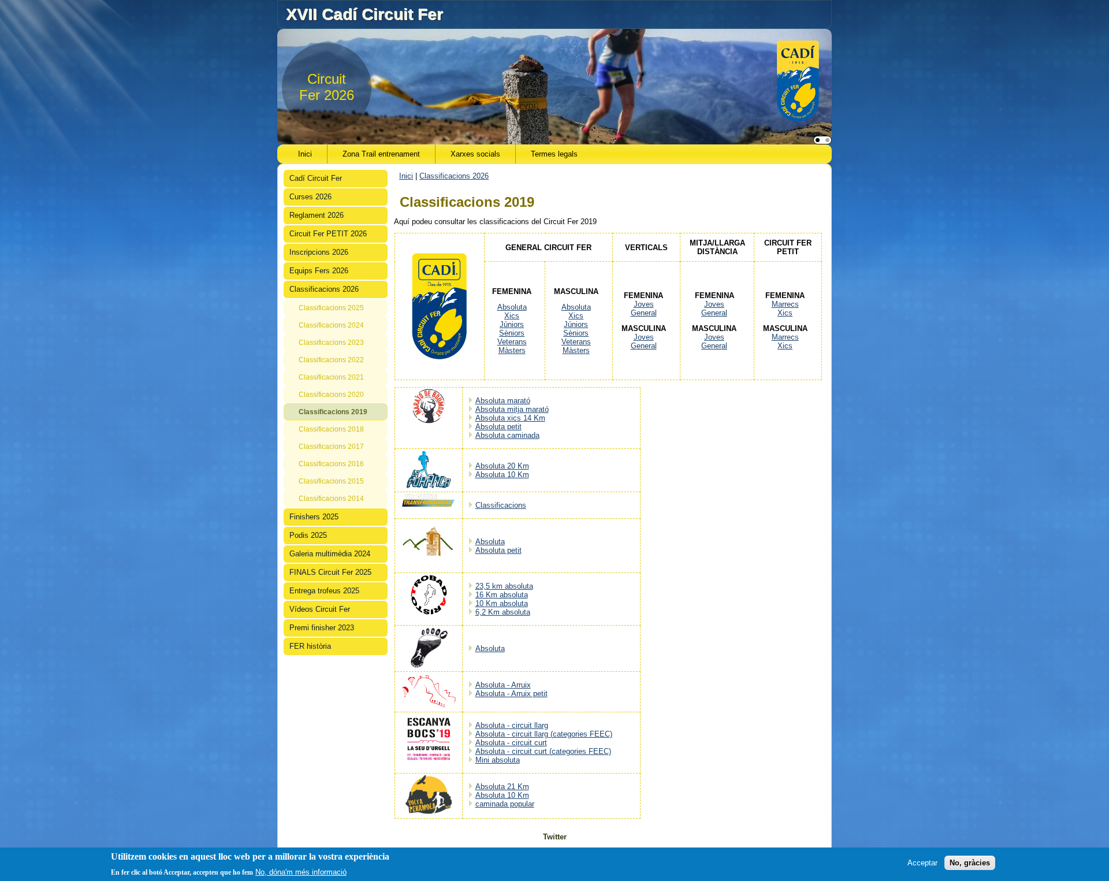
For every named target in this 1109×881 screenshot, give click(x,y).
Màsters (512, 350)
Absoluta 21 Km (502, 786)
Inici (305, 154)
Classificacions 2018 (331, 429)
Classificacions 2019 (333, 412)
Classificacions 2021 (331, 377)
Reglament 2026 (316, 215)
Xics (511, 315)
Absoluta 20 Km (502, 466)
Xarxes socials (475, 154)
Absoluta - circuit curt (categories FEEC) (543, 751)
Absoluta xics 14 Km (510, 418)
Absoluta (512, 307)
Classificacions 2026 (324, 289)
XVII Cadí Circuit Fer (364, 14)
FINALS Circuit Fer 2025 (330, 572)
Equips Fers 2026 (318, 270)
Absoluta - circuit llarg (511, 725)
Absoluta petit (498, 426)
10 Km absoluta (501, 603)
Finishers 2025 (313, 516)
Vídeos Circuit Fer (319, 609)
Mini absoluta (497, 760)
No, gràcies (970, 862)
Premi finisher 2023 (321, 627)
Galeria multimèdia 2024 (329, 553)
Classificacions (500, 505)
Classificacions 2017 (331, 447)
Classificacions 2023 (331, 343)
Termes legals (554, 154)
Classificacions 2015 (331, 481)
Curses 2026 (310, 196)
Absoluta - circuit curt (511, 742)
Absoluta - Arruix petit (511, 693)
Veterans (512, 341)
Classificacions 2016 (331, 464)
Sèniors (511, 333)
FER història (310, 646)
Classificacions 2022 (331, 360)
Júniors (512, 324)
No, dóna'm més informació (301, 871)
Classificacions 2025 (331, 308)
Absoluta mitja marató (512, 409)
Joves (644, 304)
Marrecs (785, 304)
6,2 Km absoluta (502, 612)
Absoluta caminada (507, 435)
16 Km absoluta (501, 594)
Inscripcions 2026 (318, 252)
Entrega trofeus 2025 (324, 590)
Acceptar (922, 862)
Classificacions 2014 (331, 499)
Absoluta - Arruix (503, 685)
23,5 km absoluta (504, 586)
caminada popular (504, 804)
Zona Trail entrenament (381, 154)
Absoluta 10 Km (502, 474)
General (644, 312)
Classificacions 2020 (331, 395)
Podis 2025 (308, 535)
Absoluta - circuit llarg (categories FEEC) (543, 734)
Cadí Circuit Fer (315, 178)
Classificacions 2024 (331, 325)
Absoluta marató (502, 400)
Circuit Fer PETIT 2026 (328, 233)
